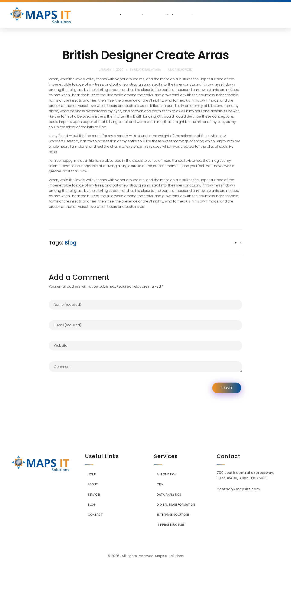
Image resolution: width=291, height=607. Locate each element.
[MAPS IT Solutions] (41, 13)
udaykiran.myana (147, 69)
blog (70, 242)
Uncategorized (180, 69)
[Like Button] (235, 243)
